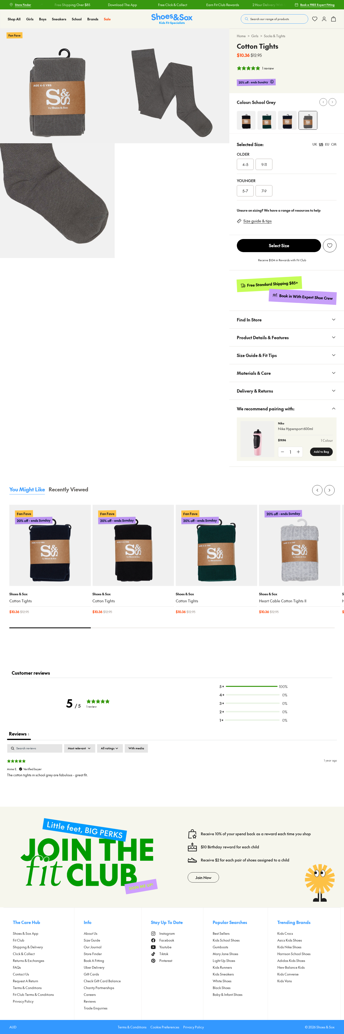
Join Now (203, 877)
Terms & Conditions (132, 1027)
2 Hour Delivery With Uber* (262, 4)
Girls (254, 35)
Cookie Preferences (164, 1027)
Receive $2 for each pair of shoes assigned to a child (245, 859)
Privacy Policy (193, 1027)
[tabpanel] (172, 774)
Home (241, 35)
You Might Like (27, 489)
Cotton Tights (20, 600)
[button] (253, 686)
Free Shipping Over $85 (62, 4)
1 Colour (327, 440)
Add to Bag (321, 451)
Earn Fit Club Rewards (212, 4)
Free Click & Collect (162, 4)
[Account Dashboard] (315, 19)
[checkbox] (136, 748)
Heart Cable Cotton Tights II (282, 600)
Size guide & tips (257, 220)
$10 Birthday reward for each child (230, 846)
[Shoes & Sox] (172, 19)
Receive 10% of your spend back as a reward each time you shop (256, 833)
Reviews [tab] (19, 733)
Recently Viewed (68, 489)
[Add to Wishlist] (330, 245)
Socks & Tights (274, 35)
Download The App (112, 4)
